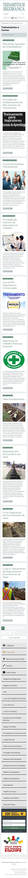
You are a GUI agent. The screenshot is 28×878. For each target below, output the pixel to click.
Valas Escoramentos (13, 399)
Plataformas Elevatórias (11, 778)
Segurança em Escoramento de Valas (11, 454)
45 (12, 633)
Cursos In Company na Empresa (9, 160)
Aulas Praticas (11, 672)
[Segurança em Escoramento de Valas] (14, 470)
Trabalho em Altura (9, 791)
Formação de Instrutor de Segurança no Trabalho (10, 223)
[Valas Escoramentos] (14, 412)
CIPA (4, 692)
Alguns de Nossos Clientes (15, 659)
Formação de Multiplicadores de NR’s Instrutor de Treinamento (13, 103)
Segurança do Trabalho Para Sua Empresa (12, 343)
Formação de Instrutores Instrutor (10, 95)
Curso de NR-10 (8, 705)
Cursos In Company (10, 711)
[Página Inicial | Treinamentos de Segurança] (14, 6)
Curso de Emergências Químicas (14, 698)
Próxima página (13, 638)
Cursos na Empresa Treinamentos (13, 165)
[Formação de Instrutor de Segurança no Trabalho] (14, 241)
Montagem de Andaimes (11, 752)
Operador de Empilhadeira (8, 40)
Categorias (10, 645)
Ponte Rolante (8, 785)
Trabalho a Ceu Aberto (8, 395)
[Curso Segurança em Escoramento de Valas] (14, 529)
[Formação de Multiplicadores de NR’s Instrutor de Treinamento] (14, 121)
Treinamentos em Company (9, 216)
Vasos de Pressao (9, 804)
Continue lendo (7, 88)
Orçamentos (10, 652)
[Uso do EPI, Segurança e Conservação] (14, 301)
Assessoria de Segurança (12, 679)
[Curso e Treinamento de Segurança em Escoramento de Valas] (14, 590)
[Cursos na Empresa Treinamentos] (14, 180)
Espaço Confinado (9, 727)
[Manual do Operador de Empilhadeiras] (14, 60)
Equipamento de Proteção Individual (12, 719)
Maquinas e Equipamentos (12, 746)
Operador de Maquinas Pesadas (14, 765)
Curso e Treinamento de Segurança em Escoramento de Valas (14, 572)
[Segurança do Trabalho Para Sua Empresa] (14, 360)
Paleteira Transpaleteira (11, 772)
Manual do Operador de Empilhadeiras (14, 45)
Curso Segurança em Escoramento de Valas (14, 515)
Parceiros (9, 666)
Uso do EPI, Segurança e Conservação (10, 285)
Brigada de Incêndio (10, 685)
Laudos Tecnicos (9, 740)
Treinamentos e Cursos (8, 278)
